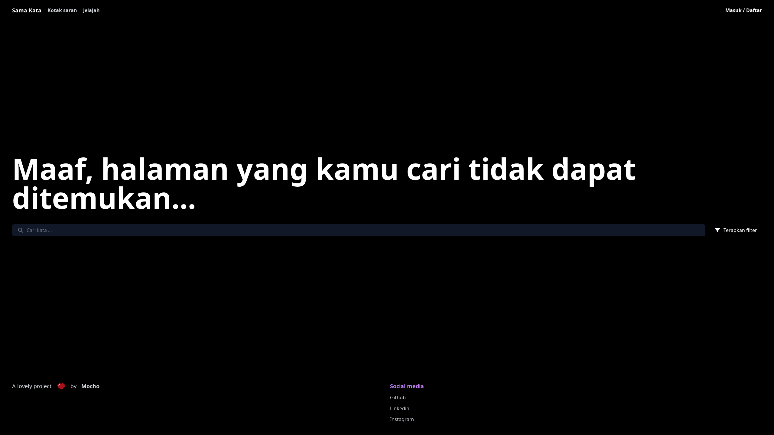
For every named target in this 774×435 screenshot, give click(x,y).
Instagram (402, 419)
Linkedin (399, 408)
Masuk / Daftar (743, 10)
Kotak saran (62, 10)
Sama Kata (26, 10)
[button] (61, 386)
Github (398, 397)
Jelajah (91, 10)
